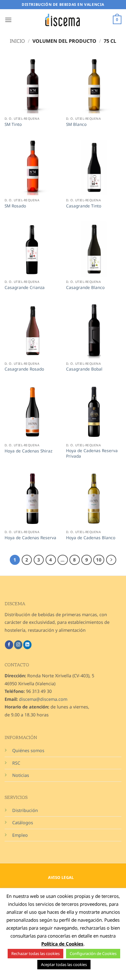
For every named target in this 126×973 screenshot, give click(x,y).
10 (99, 560)
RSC (16, 763)
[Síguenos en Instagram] (18, 644)
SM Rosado (15, 206)
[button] (8, 19)
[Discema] (63, 20)
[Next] (111, 560)
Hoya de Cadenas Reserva (30, 537)
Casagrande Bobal (84, 369)
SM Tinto (13, 124)
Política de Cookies (62, 944)
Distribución (25, 810)
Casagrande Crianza (25, 287)
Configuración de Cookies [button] (93, 953)
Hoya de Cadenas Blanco (90, 537)
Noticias (20, 775)
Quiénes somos (28, 750)
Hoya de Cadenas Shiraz (28, 451)
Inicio (17, 41)
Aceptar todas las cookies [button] (64, 964)
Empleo (20, 835)
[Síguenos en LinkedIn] (27, 644)
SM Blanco (76, 124)
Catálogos (22, 822)
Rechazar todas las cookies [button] (35, 953)
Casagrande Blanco (85, 287)
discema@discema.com (43, 699)
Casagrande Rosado (24, 369)
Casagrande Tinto (83, 206)
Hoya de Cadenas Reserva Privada (92, 453)
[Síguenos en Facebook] (9, 644)
